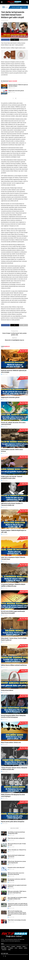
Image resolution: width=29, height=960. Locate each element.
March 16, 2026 (4, 798)
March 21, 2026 (4, 667)
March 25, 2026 (4, 507)
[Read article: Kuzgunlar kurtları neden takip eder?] (4, 869)
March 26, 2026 (4, 480)
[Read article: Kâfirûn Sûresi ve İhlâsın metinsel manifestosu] (14, 654)
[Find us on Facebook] (1, 956)
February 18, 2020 (4, 20)
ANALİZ (8, 946)
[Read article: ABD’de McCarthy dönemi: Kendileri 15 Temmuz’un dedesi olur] (14, 492)
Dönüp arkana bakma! (7, 690)
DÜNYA (24, 946)
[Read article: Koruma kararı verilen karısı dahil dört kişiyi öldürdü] (4, 880)
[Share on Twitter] (14, 39)
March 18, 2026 (4, 744)
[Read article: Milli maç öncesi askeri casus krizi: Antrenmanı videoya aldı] (4, 874)
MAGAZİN (4, 949)
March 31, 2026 (12, 87)
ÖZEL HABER (3, 948)
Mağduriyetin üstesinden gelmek (16, 90)
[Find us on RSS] (5, 956)
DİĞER (9, 949)
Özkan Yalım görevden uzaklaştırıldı (16, 838)
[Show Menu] (1, 2)
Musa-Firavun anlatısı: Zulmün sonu (11, 742)
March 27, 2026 (4, 453)
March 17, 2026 (4, 771)
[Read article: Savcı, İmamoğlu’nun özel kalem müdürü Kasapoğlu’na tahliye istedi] (4, 899)
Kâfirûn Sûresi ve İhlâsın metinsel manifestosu (14, 665)
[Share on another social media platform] (23, 39)
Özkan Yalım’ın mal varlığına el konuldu (17, 920)
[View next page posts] (16, 98)
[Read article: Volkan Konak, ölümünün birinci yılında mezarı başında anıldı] (4, 863)
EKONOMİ (19, 946)
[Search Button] (27, 2)
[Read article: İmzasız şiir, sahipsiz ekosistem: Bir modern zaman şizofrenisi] (14, 411)
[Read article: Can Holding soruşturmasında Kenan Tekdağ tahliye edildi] (4, 833)
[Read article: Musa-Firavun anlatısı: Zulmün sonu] (14, 731)
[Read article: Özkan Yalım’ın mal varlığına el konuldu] (4, 921)
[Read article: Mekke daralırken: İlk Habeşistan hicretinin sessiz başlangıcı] (14, 783)
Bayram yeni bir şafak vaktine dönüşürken (12, 821)
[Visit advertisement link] (14, 8)
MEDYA (25, 948)
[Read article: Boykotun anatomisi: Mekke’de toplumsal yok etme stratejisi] (4, 86)
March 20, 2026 (4, 692)
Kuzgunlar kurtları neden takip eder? (16, 867)
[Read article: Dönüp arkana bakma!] (14, 679)
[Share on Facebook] (5, 39)
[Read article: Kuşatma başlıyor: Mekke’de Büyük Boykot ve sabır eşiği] (14, 519)
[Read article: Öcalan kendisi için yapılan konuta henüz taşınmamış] (4, 887)
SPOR (16, 948)
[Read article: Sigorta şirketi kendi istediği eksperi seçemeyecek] (4, 857)
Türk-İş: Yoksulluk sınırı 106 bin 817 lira (17, 849)
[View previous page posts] (13, 98)
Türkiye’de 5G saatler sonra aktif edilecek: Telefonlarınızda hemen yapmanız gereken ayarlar (18, 905)
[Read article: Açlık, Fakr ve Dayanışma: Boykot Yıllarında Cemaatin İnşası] (14, 546)
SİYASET (13, 946)
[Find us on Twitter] (3, 956)
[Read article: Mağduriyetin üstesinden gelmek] (4, 92)
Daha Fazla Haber (14, 828)
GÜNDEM (3, 946)
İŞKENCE (20, 948)
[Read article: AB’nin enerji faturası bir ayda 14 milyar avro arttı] (4, 845)
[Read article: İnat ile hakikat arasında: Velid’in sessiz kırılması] (14, 438)
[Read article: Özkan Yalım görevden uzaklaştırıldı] (4, 840)
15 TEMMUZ (10, 948)
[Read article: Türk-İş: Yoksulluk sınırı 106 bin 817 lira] (4, 851)
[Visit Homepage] (14, 2)
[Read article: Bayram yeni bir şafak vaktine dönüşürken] (14, 810)
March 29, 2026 (4, 426)
